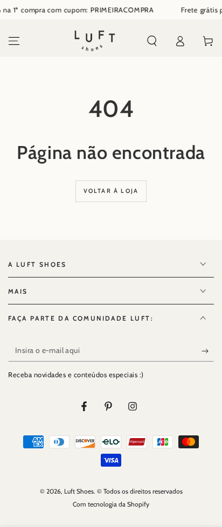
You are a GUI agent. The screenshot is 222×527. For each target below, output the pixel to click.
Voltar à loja (111, 191)
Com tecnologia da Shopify (111, 504)
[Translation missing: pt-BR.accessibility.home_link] (94, 41)
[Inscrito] (208, 351)
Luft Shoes (79, 491)
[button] (152, 41)
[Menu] (14, 41)
